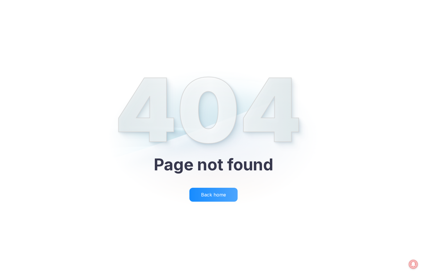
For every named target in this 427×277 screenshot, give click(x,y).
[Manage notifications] (413, 264)
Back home (213, 195)
